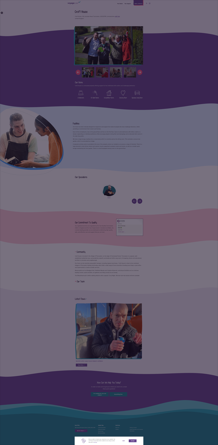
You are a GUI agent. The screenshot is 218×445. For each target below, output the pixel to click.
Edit (124, 440)
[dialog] (109, 222)
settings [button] (95, 442)
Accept (132, 440)
